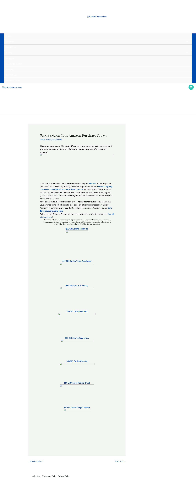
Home (8, 36)
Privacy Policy (63, 476)
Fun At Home (11, 75)
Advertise (10, 58)
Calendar (10, 41)
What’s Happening (14, 64)
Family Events (45, 139)
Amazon (92, 183)
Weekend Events (13, 80)
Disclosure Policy (49, 476)
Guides (9, 53)
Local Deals (11, 47)
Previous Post (35, 461)
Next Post (120, 461)
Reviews (9, 69)
